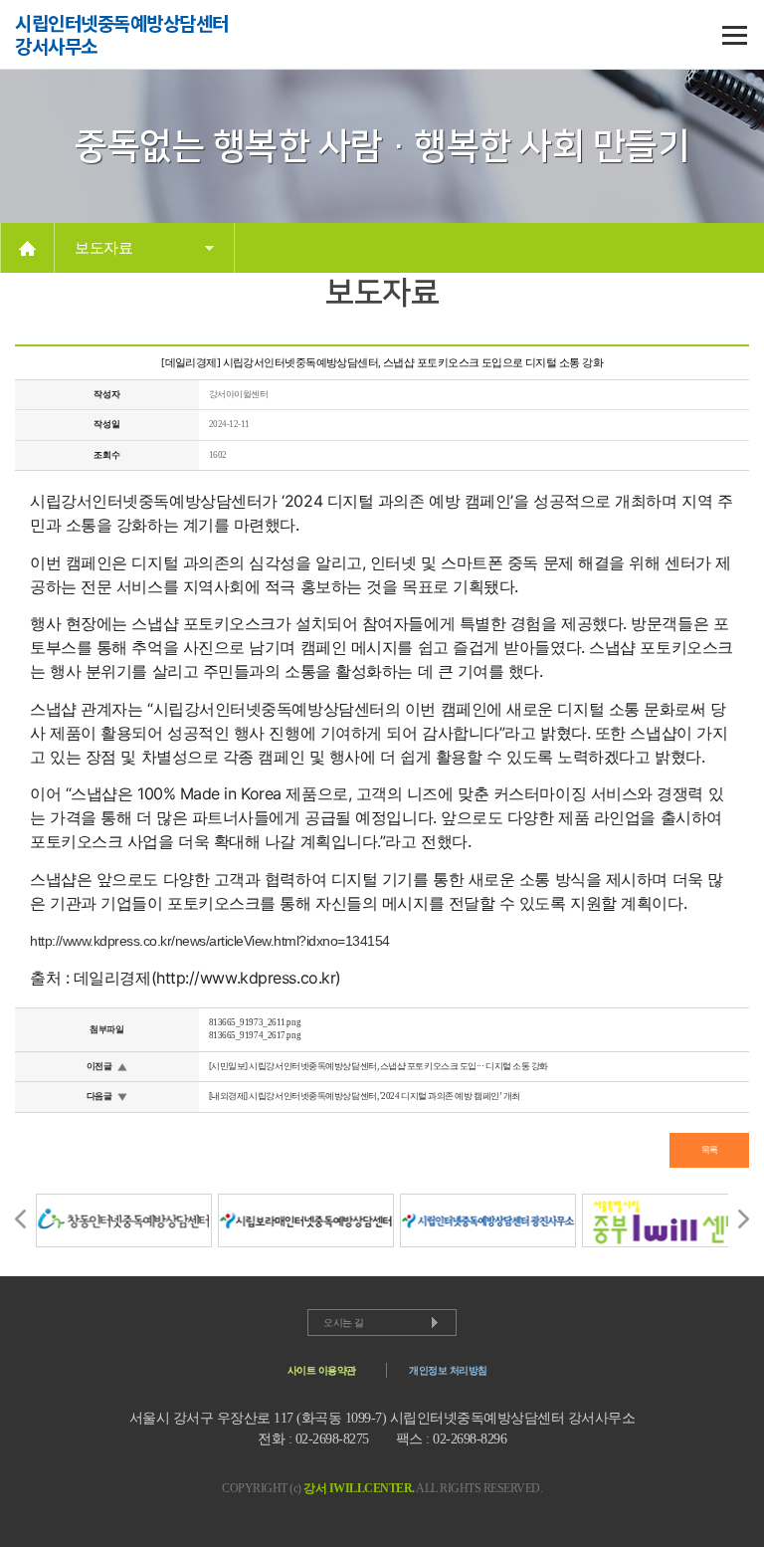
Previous (20, 1219)
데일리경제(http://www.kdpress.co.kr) (207, 978)
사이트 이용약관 (321, 1370)
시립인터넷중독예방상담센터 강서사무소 (122, 35)
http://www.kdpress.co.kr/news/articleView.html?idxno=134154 (210, 941)
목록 (709, 1150)
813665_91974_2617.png (255, 1035)
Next (743, 1219)
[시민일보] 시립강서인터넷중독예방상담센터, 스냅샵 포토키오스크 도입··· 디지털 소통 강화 (379, 1066)
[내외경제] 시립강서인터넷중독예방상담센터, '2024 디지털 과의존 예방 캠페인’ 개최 (364, 1096)
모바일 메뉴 (734, 35)
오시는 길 (343, 1322)
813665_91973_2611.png (255, 1022)
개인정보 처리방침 (448, 1370)
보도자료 (103, 248)
